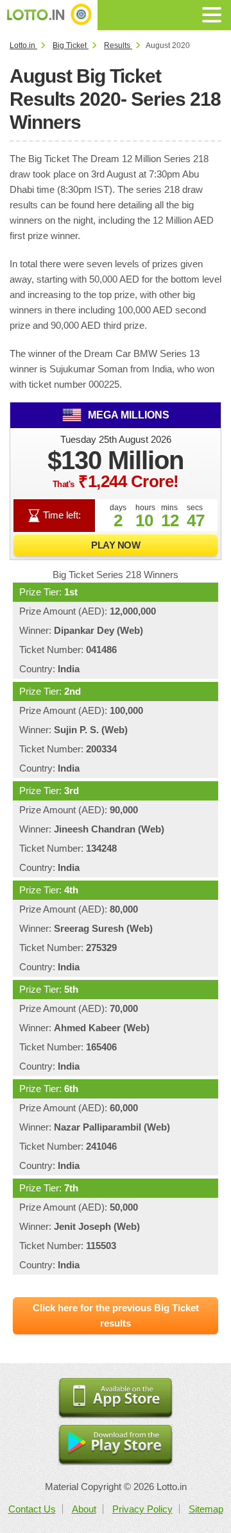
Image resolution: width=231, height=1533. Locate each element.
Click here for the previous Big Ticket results (116, 1315)
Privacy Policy (142, 1509)
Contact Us (32, 1509)
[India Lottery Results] (49, 15)
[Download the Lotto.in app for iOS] (115, 1399)
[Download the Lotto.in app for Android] (115, 1445)
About (84, 1509)
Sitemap (206, 1509)
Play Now (115, 545)
